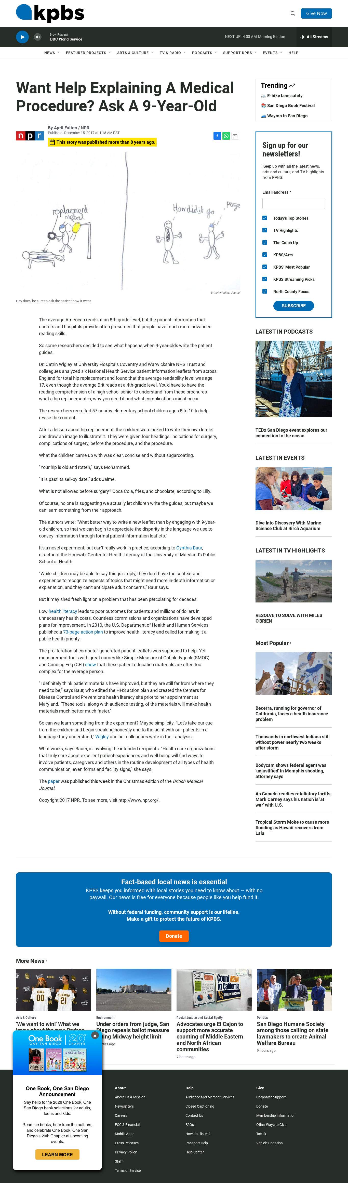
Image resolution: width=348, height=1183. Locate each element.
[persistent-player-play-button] (22, 37)
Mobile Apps (124, 1134)
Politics (262, 1018)
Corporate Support (271, 1097)
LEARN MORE (57, 1154)
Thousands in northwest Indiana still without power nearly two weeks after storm (293, 742)
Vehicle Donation (269, 1143)
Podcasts (202, 53)
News (49, 53)
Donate (174, 936)
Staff (119, 1161)
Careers (121, 1115)
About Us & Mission (130, 1097)
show (90, 664)
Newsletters (124, 1106)
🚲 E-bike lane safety (282, 95)
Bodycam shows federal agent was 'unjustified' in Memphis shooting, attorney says (291, 771)
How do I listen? (197, 1134)
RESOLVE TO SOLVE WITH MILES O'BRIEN (289, 618)
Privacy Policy (126, 1152)
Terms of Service (128, 1170)
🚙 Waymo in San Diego (284, 115)
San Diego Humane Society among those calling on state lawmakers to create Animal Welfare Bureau (292, 1033)
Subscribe (294, 305)
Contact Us (194, 1115)
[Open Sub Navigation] (59, 53)
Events (270, 53)
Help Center (194, 1152)
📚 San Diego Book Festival (288, 105)
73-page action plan (83, 632)
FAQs (189, 1125)
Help (294, 53)
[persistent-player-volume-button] (37, 37)
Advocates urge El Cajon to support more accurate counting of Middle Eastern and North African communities (210, 1037)
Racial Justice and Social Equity (200, 1018)
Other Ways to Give (271, 1125)
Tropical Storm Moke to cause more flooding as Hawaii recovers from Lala (292, 827)
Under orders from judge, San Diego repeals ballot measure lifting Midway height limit (132, 1030)
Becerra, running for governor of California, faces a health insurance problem (292, 713)
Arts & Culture (133, 53)
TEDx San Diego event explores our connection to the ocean (291, 432)
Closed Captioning (199, 1106)
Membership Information (276, 1115)
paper (54, 781)
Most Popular (272, 643)
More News (30, 961)
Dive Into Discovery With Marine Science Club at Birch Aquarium (288, 525)
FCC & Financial (127, 1125)
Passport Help (196, 1143)
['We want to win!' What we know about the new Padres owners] (53, 989)
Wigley (102, 736)
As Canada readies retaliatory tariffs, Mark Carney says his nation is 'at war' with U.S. (293, 799)
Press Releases (127, 1143)
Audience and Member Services (209, 1097)
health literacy (63, 611)
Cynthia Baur (189, 547)
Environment (105, 1018)
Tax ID (261, 1134)
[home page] (50, 13)
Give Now (316, 13)
